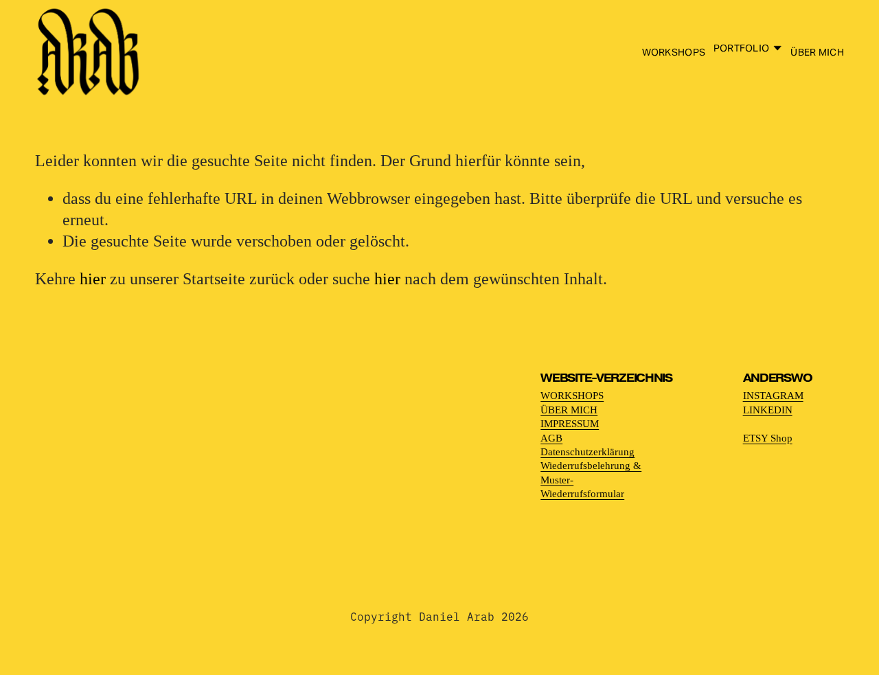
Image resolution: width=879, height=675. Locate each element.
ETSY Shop (767, 438)
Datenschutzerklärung (587, 451)
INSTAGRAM (773, 395)
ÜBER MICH (817, 52)
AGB (551, 438)
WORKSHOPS (674, 52)
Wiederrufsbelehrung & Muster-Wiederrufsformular (590, 479)
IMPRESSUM (569, 423)
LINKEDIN (767, 409)
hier (93, 279)
